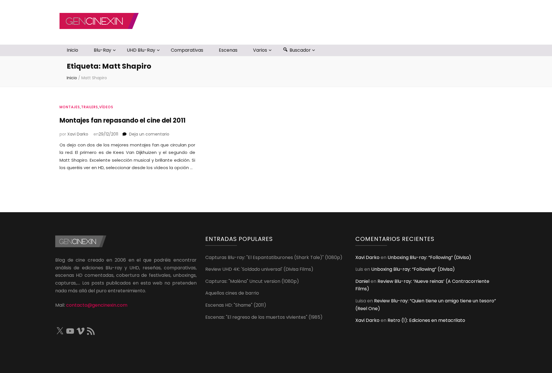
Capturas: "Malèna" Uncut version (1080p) (252, 281)
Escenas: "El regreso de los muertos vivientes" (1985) (264, 317)
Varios (260, 50)
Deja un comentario (149, 134)
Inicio (72, 50)
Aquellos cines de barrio (232, 293)
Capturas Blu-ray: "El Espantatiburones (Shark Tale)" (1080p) (273, 257)
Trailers (89, 107)
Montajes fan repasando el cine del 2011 (122, 120)
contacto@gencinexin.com (96, 305)
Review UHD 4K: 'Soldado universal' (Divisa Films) (259, 269)
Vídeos (106, 107)
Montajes (70, 107)
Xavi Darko (77, 134)
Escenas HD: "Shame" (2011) (235, 305)
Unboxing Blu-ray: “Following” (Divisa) (429, 257)
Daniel (362, 281)
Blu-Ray (102, 50)
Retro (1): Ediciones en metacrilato (426, 320)
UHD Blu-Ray (141, 50)
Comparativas (187, 50)
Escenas (228, 50)
